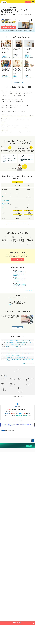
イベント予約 (3, 384)
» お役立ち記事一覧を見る (29, 290)
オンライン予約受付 (5, 200)
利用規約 (27, 381)
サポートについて (12, 379)
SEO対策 (2, 389)
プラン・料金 (3, 380)
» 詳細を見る (10, 299)
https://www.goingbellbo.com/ (6, 77)
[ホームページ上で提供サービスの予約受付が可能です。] (10, 200)
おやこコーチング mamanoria (27, 56)
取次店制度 (19, 388)
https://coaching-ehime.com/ (29, 57)
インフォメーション (21, 379)
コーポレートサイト (15, 420)
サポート (3, 207)
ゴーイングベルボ (5, 76)
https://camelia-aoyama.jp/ (17, 77)
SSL (2, 196)
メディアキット (20, 392)
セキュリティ (28, 384)
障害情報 (19, 382)
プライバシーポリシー (29, 383)
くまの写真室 (15, 55)
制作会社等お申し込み (21, 391)
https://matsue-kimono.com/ (6, 57)
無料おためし (27, 1)
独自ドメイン (3, 385)
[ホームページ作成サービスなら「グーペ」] (5, 2)
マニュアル (11, 380)
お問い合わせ (11, 383)
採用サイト (20, 420)
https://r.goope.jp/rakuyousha (29, 77)
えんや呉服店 (4, 56)
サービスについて (3, 379)
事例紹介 (2, 388)
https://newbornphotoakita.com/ (17, 57)
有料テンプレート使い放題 (5, 204)
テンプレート (3, 382)
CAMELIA (15, 76)
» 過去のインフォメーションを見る (28, 363)
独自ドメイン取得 (5, 192)
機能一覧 (2, 383)
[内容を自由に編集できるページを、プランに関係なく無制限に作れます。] (10, 189)
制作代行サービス (12, 384)
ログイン (27, 385)
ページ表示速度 (3, 390)
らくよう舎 (26, 76)
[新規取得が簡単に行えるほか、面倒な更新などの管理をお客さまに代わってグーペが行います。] (10, 193)
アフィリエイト (20, 389)
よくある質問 (11, 382)
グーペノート (11, 385)
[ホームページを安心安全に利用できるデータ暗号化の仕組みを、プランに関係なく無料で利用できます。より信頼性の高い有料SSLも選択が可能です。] (10, 197)
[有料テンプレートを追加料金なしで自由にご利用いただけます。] (10, 204)
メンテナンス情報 (20, 380)
